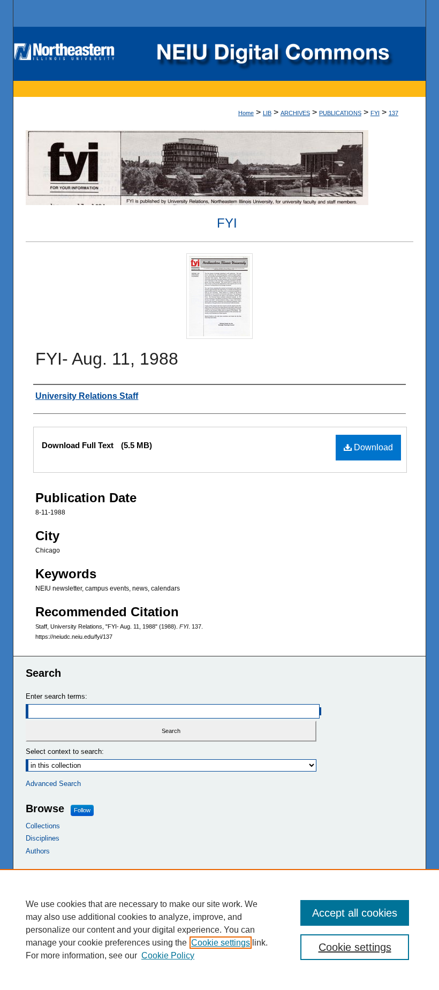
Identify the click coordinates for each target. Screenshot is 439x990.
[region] (219, 929)
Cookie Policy (167, 955)
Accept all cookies (354, 913)
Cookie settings (220, 942)
